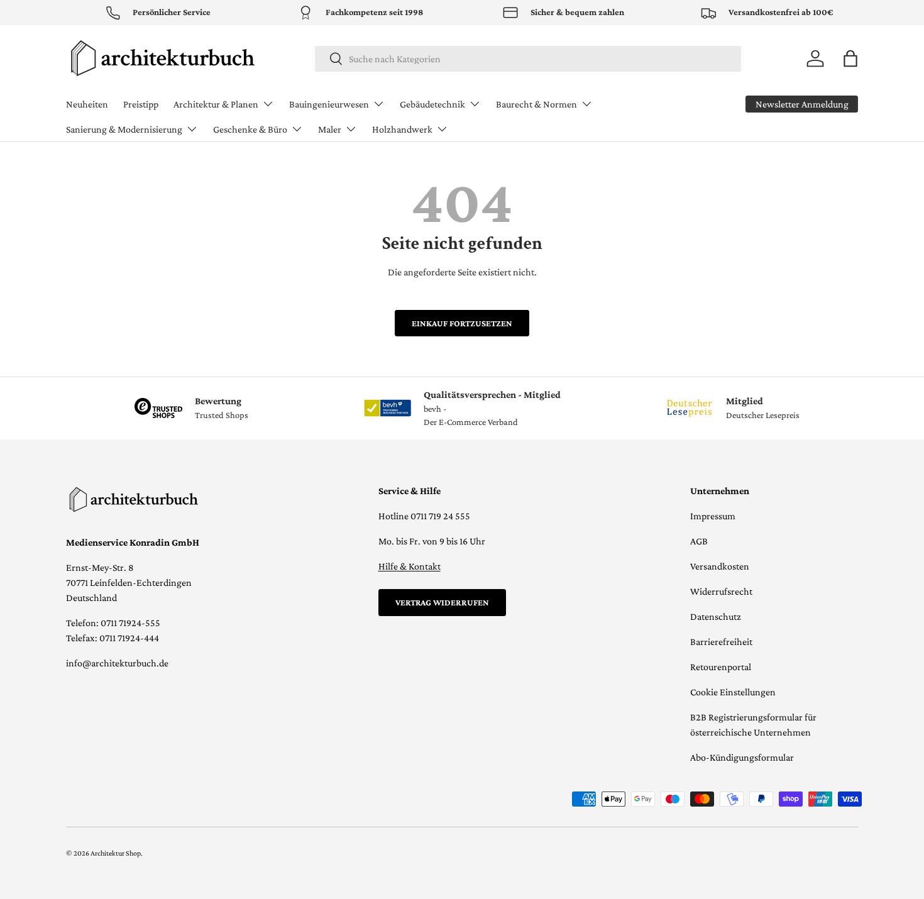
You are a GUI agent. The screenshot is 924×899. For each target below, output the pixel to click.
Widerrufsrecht (721, 591)
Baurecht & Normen (536, 104)
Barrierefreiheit (721, 641)
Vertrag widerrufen (442, 602)
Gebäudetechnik (432, 104)
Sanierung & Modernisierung (124, 129)
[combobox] (528, 59)
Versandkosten (719, 566)
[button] (850, 58)
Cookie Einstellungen (733, 692)
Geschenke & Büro (250, 129)
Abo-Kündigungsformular (742, 757)
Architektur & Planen (215, 104)
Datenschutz (715, 616)
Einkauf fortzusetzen (462, 323)
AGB (699, 541)
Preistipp (140, 104)
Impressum (712, 515)
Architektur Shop (116, 853)
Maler (329, 129)
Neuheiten (87, 104)
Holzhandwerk (402, 129)
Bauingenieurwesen (329, 104)
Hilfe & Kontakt (409, 566)
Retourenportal (720, 666)
